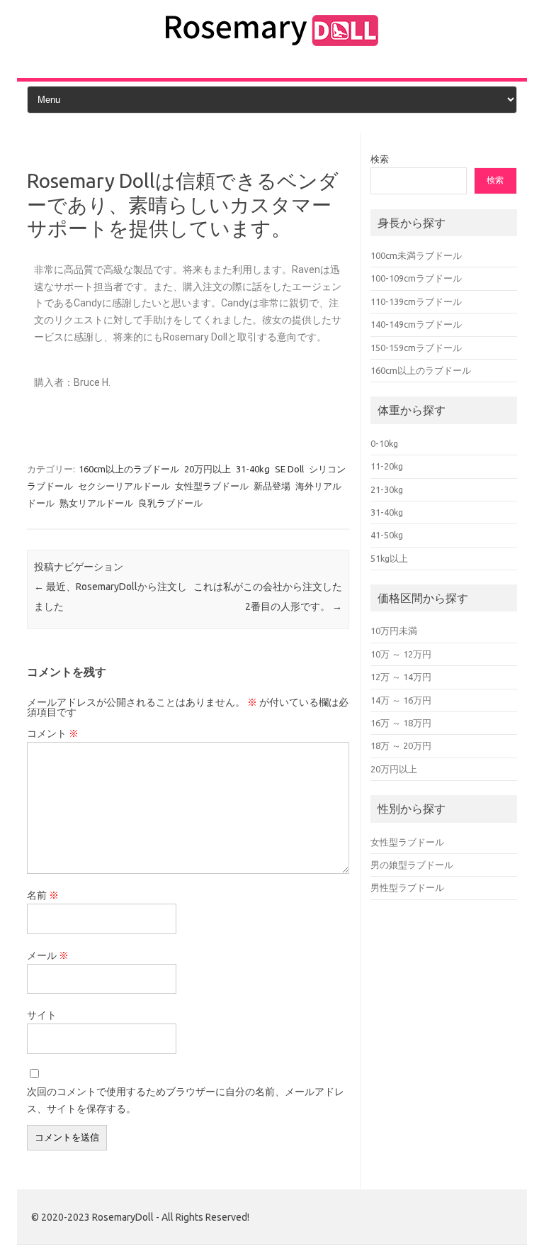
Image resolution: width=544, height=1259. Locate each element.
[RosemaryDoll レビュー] (272, 49)
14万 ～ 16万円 (400, 700)
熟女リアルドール (96, 503)
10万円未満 (393, 631)
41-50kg (386, 535)
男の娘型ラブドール (411, 865)
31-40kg (253, 469)
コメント (53, 733)
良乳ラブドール (170, 503)
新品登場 (272, 486)
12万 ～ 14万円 (400, 677)
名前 (43, 895)
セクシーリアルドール (124, 486)
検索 (379, 159)
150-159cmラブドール (416, 348)
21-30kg (386, 489)
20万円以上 (207, 469)
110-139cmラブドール (416, 301)
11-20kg (386, 466)
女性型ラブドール (212, 486)
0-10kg (384, 443)
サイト (42, 1015)
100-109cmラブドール (416, 278)
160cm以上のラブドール (129, 469)
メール (48, 955)
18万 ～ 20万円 (400, 745)
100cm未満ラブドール (416, 255)
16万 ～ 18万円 (400, 723)
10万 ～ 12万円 (400, 654)
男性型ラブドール (407, 887)
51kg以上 (389, 558)
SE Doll (289, 469)
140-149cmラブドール (416, 324)
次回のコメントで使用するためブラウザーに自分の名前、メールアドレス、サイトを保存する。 (185, 1100)
